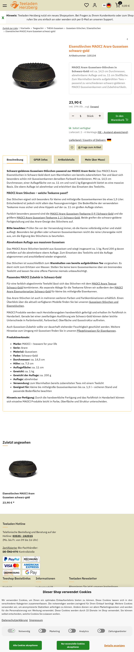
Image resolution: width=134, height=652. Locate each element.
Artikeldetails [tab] (66, 159)
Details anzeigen (114, 645)
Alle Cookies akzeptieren (25, 645)
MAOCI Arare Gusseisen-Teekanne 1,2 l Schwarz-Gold (48, 217)
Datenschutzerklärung (15, 620)
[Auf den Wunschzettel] (72, 147)
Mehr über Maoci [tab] (95, 159)
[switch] (11, 631)
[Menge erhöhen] (100, 115)
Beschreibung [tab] (15, 159)
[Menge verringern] (73, 115)
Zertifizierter (10, 547)
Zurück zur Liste (10, 28)
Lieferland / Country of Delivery (87, 140)
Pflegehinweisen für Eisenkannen (96, 330)
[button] (86, 5)
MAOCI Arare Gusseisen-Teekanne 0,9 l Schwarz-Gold (81, 213)
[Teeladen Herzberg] (24, 5)
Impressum (36, 620)
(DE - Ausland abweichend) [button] (113, 132)
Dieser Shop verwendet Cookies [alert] (67, 592)
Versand (94, 106)
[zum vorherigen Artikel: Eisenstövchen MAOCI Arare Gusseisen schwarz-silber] (127, 39)
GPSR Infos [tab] (41, 159)
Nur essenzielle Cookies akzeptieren (73, 645)
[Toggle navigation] (5, 5)
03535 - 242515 (23, 536)
